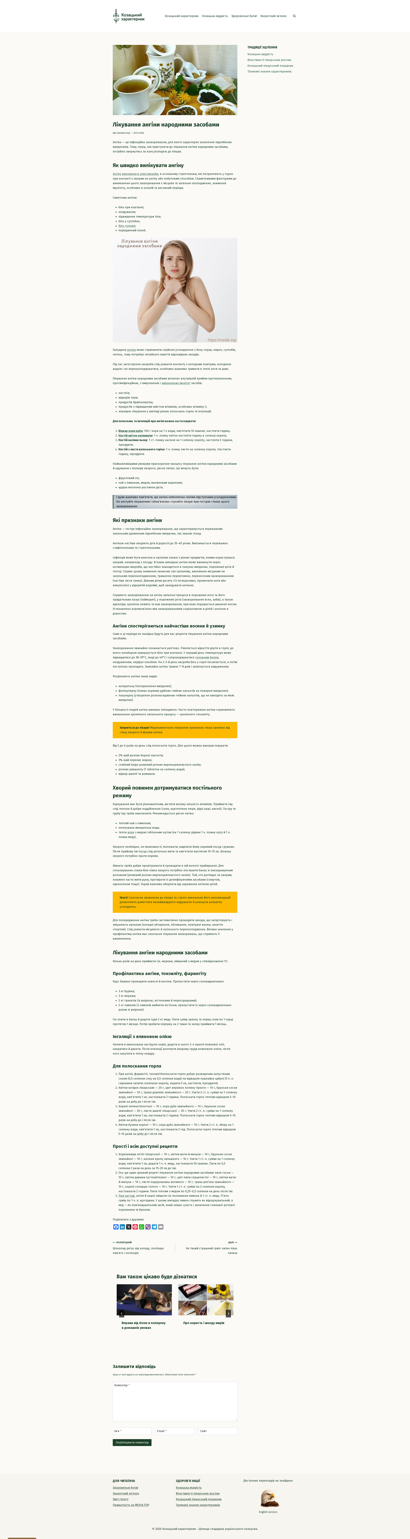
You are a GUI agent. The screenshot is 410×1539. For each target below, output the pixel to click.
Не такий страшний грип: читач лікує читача (211, 1248)
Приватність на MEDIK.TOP (131, 1505)
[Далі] (228, 1313)
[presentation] (144, 1299)
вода (130, 832)
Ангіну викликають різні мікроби (135, 174)
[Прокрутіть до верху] (402, 1529)
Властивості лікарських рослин (269, 60)
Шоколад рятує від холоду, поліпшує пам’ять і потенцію (138, 1248)
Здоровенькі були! (244, 16)
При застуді (127, 1196)
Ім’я (117, 1431)
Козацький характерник (182, 16)
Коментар (122, 1385)
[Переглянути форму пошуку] (294, 16)
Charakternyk (123, 133)
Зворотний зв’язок (273, 16)
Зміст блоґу (120, 1499)
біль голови (127, 226)
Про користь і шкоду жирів (203, 1323)
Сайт (203, 1431)
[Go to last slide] (121, 1313)
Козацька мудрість (215, 16)
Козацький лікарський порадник (270, 65)
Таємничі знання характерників (269, 71)
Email (162, 1431)
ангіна (131, 350)
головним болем (206, 657)
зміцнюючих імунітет (176, 383)
